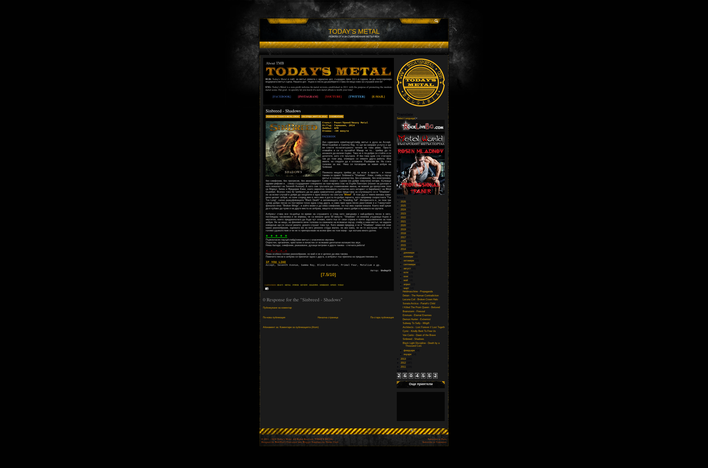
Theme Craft (332, 442)
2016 (403, 241)
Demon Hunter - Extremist (417, 319)
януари (407, 354)
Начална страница (328, 317)
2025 (403, 205)
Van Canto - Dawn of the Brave (419, 335)
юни (406, 276)
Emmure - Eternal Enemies (417, 315)
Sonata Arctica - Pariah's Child (419, 303)
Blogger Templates (312, 442)
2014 (403, 249)
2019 (403, 229)
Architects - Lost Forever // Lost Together (425, 327)
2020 (403, 225)
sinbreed (324, 285)
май (406, 280)
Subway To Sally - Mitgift (416, 323)
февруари (409, 350)
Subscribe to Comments (435, 442)
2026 (403, 201)
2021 (403, 221)
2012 (403, 362)
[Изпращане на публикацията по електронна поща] (266, 288)
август (407, 268)
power (296, 285)
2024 (403, 209)
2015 (403, 245)
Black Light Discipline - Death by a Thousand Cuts (421, 344)
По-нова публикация (274, 317)
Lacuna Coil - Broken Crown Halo (420, 299)
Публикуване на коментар (277, 307)
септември (409, 264)
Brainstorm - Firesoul (414, 311)
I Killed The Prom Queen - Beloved (421, 307)
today (341, 285)
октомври (409, 260)
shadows (313, 285)
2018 (403, 233)
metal (288, 285)
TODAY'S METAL (354, 31)
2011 (403, 366)
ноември (408, 256)
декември (409, 252)
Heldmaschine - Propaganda (418, 291)
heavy (280, 285)
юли (406, 272)
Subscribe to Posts (437, 439)
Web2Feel (280, 442)
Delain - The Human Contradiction (421, 295)
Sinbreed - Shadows (283, 111)
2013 (403, 358)
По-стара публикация (382, 317)
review (304, 285)
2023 (403, 213)
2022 (403, 217)
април (407, 284)
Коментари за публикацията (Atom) (299, 327)
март (406, 288)
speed (333, 285)
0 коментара (336, 116)
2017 (403, 237)
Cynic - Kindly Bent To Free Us (419, 331)
